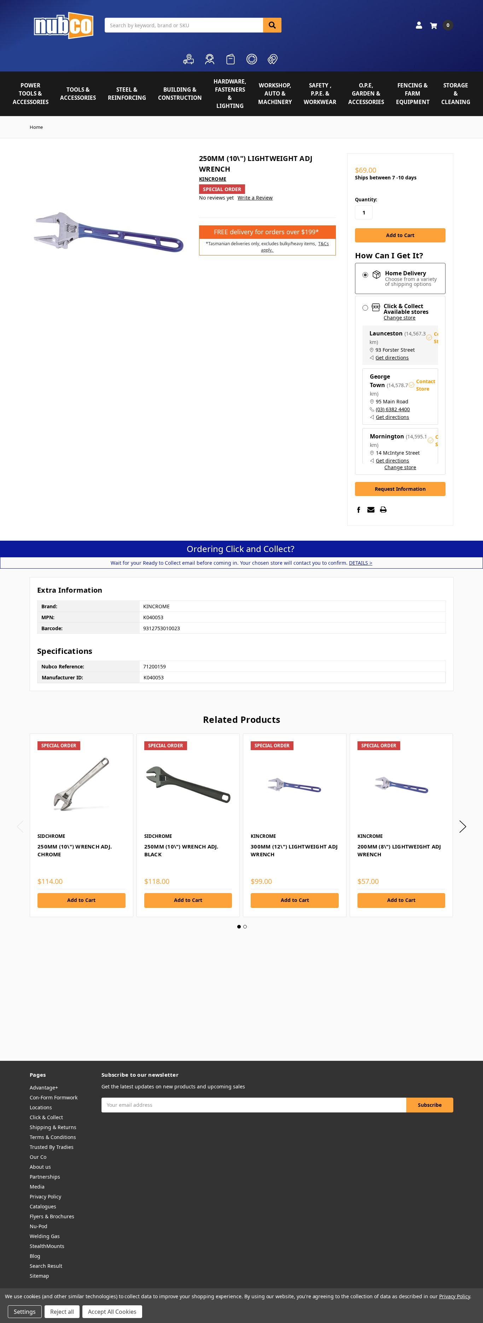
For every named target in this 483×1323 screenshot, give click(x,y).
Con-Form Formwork (53, 1097)
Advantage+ (44, 1087)
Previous (20, 826)
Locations (41, 1107)
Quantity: (366, 199)
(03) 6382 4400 (393, 409)
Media (37, 1186)
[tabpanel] (81, 825)
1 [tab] (239, 926)
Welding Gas (45, 1236)
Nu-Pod (38, 1226)
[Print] (383, 509)
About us (40, 1166)
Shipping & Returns (53, 1127)
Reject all (62, 1312)
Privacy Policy (45, 1196)
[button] (400, 396)
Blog (35, 1256)
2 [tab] (245, 926)
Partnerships (45, 1176)
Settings (25, 1312)
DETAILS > (360, 562)
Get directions (392, 358)
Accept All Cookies (112, 1312)
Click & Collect (46, 1117)
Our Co (38, 1157)
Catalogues (43, 1206)
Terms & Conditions (53, 1137)
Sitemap (39, 1275)
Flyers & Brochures (52, 1216)
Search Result (46, 1265)
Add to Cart (81, 900)
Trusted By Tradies (52, 1147)
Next (463, 826)
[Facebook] (358, 509)
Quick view (81, 785)
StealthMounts (47, 1246)
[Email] (370, 509)
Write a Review (255, 197)
